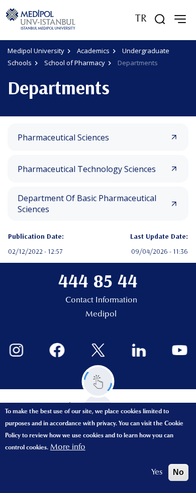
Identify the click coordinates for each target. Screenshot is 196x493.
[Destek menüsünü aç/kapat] (98, 381)
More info (67, 447)
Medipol (101, 314)
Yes (156, 472)
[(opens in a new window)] (16, 350)
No (178, 472)
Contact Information (101, 300)
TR (141, 19)
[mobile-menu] (180, 19)
